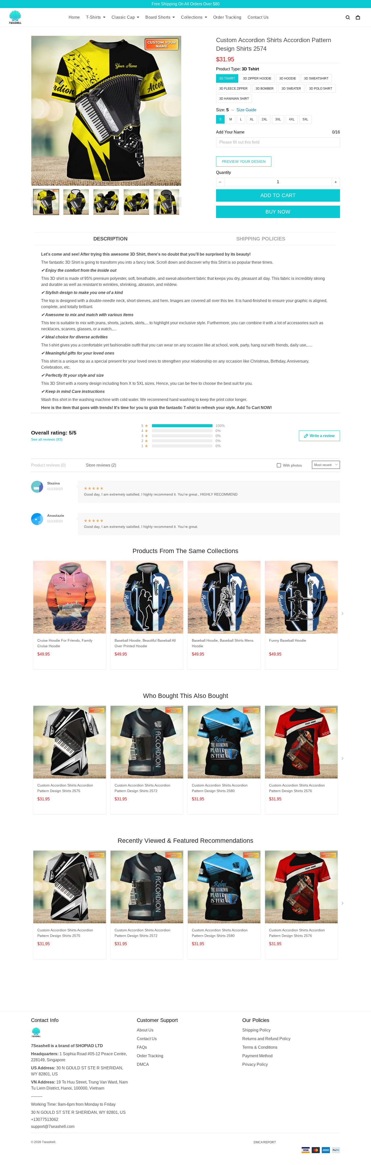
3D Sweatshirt (316, 78)
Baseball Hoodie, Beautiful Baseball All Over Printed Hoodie (145, 643)
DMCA (143, 1064)
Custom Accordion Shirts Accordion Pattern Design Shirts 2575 (65, 788)
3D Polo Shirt (320, 88)
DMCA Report (265, 1142)
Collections (192, 17)
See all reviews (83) (47, 439)
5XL (305, 119)
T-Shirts (93, 17)
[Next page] (178, 202)
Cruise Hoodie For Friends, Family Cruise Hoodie (64, 643)
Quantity (223, 172)
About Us (145, 1030)
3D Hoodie (287, 78)
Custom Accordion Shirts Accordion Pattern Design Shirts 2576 (297, 788)
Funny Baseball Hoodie (287, 640)
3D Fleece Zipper (233, 88)
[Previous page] (33, 202)
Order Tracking (227, 17)
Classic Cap (123, 17)
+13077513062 (44, 1119)
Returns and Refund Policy (266, 1039)
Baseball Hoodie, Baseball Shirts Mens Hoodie (222, 643)
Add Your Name (230, 132)
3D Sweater (291, 88)
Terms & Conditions (259, 1047)
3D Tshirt (250, 69)
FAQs (142, 1047)
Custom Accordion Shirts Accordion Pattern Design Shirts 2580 (220, 788)
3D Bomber (265, 88)
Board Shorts (157, 17)
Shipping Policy (256, 1030)
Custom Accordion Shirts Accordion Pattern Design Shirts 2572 (142, 788)
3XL (278, 119)
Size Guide (246, 110)
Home (74, 17)
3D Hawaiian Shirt (234, 98)
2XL (264, 119)
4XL (292, 119)
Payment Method (257, 1056)
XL (252, 119)
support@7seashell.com (52, 1126)
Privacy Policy (255, 1064)
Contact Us (258, 17)
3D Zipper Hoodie (257, 78)
